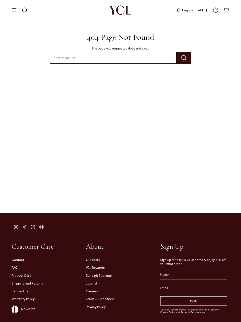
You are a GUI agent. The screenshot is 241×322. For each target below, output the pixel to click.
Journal (91, 283)
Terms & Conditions (100, 299)
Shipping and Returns (27, 283)
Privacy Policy (96, 307)
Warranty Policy (23, 299)
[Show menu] (14, 10)
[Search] (184, 58)
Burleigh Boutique (99, 276)
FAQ (15, 268)
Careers (92, 291)
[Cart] (226, 10)
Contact (18, 260)
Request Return (23, 291)
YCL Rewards (95, 268)
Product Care (21, 276)
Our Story (93, 260)
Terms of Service (190, 312)
